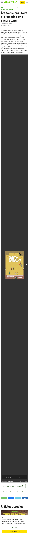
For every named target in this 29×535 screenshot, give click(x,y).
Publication (4, 7)
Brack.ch (7, 43)
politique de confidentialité (9, 521)
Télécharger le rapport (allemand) (13, 491)
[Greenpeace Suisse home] (11, 2)
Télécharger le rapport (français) (12, 486)
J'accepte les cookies (14, 531)
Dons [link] (22, 2)
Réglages (14, 527)
